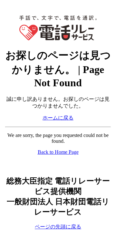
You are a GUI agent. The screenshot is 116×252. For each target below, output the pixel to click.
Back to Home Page (58, 152)
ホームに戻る (58, 118)
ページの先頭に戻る (58, 226)
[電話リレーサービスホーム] (58, 38)
